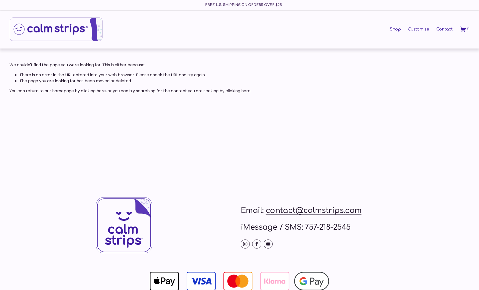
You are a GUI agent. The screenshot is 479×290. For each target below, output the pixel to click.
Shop (395, 29)
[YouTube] (268, 244)
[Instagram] (245, 244)
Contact (444, 29)
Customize (418, 29)
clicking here (93, 91)
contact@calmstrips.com (313, 210)
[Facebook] (256, 244)
